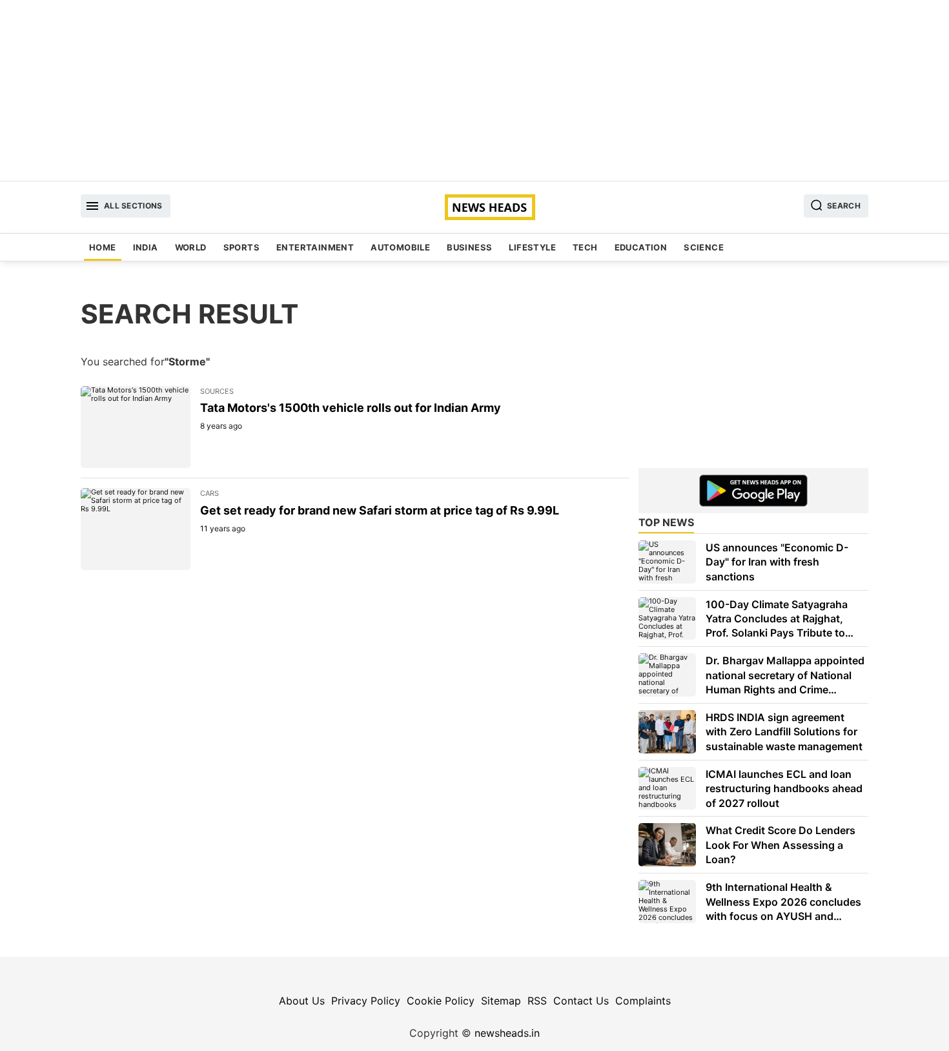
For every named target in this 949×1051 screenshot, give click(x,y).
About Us (302, 1000)
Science (704, 247)
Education (641, 247)
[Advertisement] (474, 90)
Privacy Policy (365, 1000)
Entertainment (315, 247)
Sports (241, 247)
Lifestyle (532, 247)
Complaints (643, 1000)
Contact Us (581, 1000)
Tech (585, 247)
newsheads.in (507, 1032)
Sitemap (501, 1000)
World (191, 247)
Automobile (400, 247)
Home (102, 247)
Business (469, 247)
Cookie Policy (440, 1000)
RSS (537, 1000)
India (145, 247)
